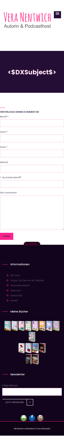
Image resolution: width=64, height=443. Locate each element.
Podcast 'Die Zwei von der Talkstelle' (27, 280)
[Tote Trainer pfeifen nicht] (49, 326)
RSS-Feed (15, 275)
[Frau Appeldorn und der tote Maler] (21, 348)
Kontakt (14, 300)
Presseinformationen (20, 285)
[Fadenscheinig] (28, 359)
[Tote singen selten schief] (56, 326)
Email (3, 147)
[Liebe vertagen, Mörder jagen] (14, 326)
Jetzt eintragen (14, 402)
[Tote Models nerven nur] (7, 326)
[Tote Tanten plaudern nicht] (42, 326)
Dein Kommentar (8, 192)
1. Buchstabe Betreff (10, 177)
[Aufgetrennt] (35, 359)
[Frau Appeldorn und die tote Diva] (42, 348)
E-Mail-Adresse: (10, 385)
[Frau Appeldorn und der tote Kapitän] (35, 348)
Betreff (4, 116)
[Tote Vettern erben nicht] (32, 337)
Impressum (16, 290)
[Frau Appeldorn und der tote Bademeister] (28, 348)
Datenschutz (16, 295)
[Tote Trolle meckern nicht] (35, 326)
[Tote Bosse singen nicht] (28, 326)
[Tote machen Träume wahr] (21, 326)
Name (4, 131)
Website (4, 162)
